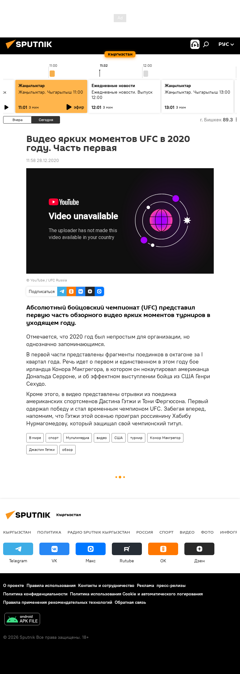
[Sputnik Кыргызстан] (30, 49)
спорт (53, 437)
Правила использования (51, 585)
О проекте (13, 585)
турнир (136, 437)
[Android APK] (22, 620)
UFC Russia (57, 280)
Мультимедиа (77, 437)
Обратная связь (130, 602)
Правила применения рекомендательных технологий (57, 602)
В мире (35, 437)
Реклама (145, 585)
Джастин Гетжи (42, 449)
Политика (49, 532)
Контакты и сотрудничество (106, 585)
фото (207, 532)
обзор (67, 449)
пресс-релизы (171, 585)
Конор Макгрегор (165, 437)
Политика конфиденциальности (35, 594)
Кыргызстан (17, 532)
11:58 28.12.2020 (42, 160)
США (118, 437)
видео (102, 437)
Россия (144, 532)
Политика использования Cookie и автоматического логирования (136, 594)
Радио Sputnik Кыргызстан (99, 532)
